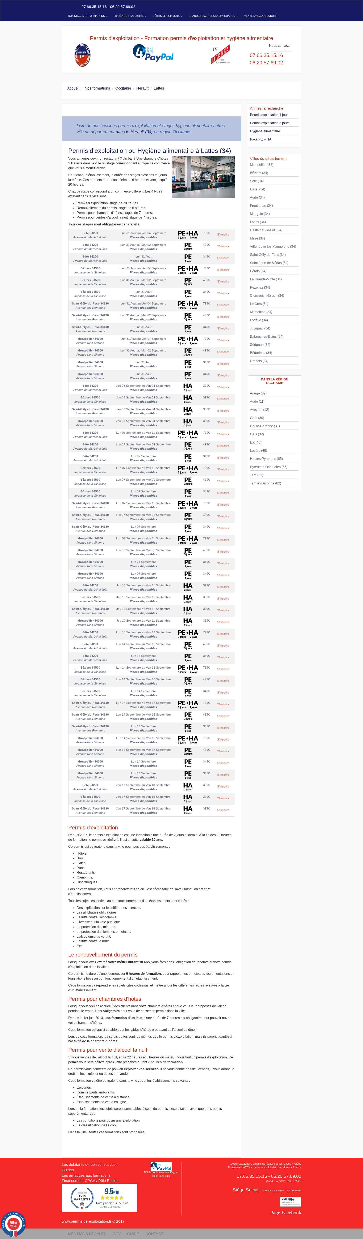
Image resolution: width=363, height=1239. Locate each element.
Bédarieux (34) (261, 353)
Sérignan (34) (260, 344)
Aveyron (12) (259, 409)
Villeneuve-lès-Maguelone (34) (273, 246)
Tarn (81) (256, 475)
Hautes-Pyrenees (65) (266, 459)
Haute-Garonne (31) (265, 426)
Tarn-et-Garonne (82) (265, 483)
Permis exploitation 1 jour (269, 115)
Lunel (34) (257, 189)
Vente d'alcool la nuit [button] (260, 15)
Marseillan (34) (261, 312)
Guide (133, 1234)
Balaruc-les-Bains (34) (266, 336)
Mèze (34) (257, 238)
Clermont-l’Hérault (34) (267, 295)
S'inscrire (223, 234)
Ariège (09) (258, 393)
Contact (154, 1234)
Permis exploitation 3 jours (269, 123)
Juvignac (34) (260, 328)
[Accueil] (67, 7)
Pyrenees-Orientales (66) (268, 467)
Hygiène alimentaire (265, 131)
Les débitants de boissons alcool (89, 1164)
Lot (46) (255, 442)
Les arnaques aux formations (86, 1175)
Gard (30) (257, 418)
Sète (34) (257, 181)
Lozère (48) (258, 450)
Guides (68, 1170)
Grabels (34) (259, 361)
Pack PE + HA (260, 139)
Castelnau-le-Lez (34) (266, 230)
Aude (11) (257, 401)
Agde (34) (257, 197)
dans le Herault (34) (134, 131)
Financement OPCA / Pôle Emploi (90, 1181)
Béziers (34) (259, 173)
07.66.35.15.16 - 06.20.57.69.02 (107, 7)
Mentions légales (87, 1234)
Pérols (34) (258, 271)
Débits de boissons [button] (166, 15)
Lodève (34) (259, 320)
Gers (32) (257, 434)
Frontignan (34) (261, 205)
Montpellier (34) (261, 165)
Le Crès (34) (259, 304)
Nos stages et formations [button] (86, 15)
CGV (117, 1234)
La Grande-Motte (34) (266, 279)
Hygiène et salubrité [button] (129, 15)
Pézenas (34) (260, 287)
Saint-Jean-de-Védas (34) (269, 263)
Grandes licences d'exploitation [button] (212, 15)
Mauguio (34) (260, 214)
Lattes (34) (258, 222)
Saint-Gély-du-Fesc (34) (268, 254)
